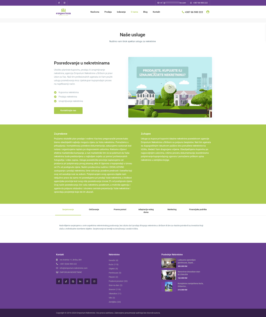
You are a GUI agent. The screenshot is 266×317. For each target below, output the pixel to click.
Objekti (112, 269)
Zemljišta (113, 302)
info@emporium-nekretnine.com (73, 268)
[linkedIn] (80, 281)
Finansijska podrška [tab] (198, 209)
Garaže (112, 260)
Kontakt (156, 12)
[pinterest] (87, 281)
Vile (110, 298)
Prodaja (108, 12)
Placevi (112, 277)
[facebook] (59, 3)
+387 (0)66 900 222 (68, 264)
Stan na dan (114, 285)
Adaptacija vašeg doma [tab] (146, 210)
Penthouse (113, 273)
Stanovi (112, 289)
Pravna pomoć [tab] (120, 209)
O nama (134, 12)
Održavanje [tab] (94, 209)
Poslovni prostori (116, 281)
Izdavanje (121, 12)
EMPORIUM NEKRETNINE (71, 272)
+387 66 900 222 (200, 3)
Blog (145, 12)
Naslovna (94, 12)
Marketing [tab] (172, 209)
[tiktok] (66, 281)
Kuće (111, 264)
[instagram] (64, 3)
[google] (73, 281)
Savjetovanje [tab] (68, 209)
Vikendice (113, 293)
